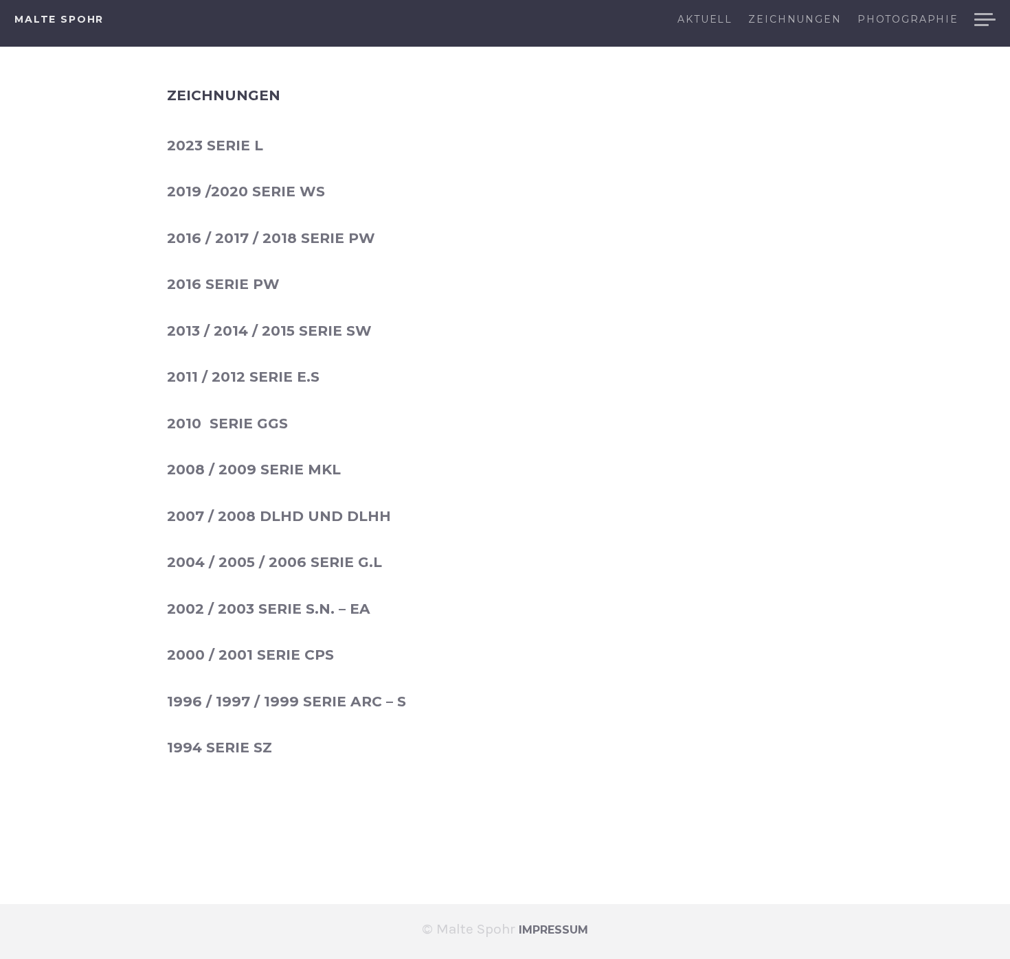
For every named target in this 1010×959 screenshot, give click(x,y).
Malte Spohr (59, 19)
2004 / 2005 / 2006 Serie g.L (274, 561)
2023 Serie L (215, 145)
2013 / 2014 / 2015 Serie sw (269, 330)
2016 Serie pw (223, 283)
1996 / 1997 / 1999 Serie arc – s (286, 701)
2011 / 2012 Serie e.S (243, 376)
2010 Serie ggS (227, 423)
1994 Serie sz (219, 747)
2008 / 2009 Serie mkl (254, 469)
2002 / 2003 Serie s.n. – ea (268, 608)
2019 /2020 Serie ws (246, 191)
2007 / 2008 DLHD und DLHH (279, 515)
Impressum (553, 930)
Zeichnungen (794, 19)
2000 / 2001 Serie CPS (250, 654)
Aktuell (704, 19)
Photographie (907, 19)
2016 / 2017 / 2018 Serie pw (271, 237)
